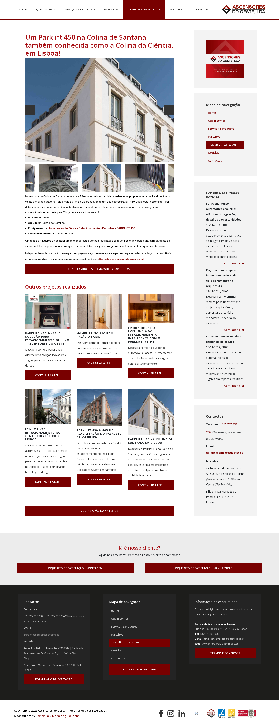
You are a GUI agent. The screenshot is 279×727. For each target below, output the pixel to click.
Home (23, 9)
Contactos (200, 9)
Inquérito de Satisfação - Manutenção (203, 568)
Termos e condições (225, 653)
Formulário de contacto (54, 679)
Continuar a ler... (48, 375)
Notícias (176, 9)
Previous (30, 110)
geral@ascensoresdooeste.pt (225, 452)
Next (169, 110)
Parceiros (111, 9)
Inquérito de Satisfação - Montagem (75, 568)
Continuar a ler (234, 263)
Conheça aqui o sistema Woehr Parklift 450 (99, 269)
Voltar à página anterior (99, 511)
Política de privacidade (139, 669)
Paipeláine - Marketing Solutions (57, 716)
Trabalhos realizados (144, 9)
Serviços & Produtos (79, 9)
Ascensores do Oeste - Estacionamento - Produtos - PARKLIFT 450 (91, 228)
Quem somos (45, 9)
